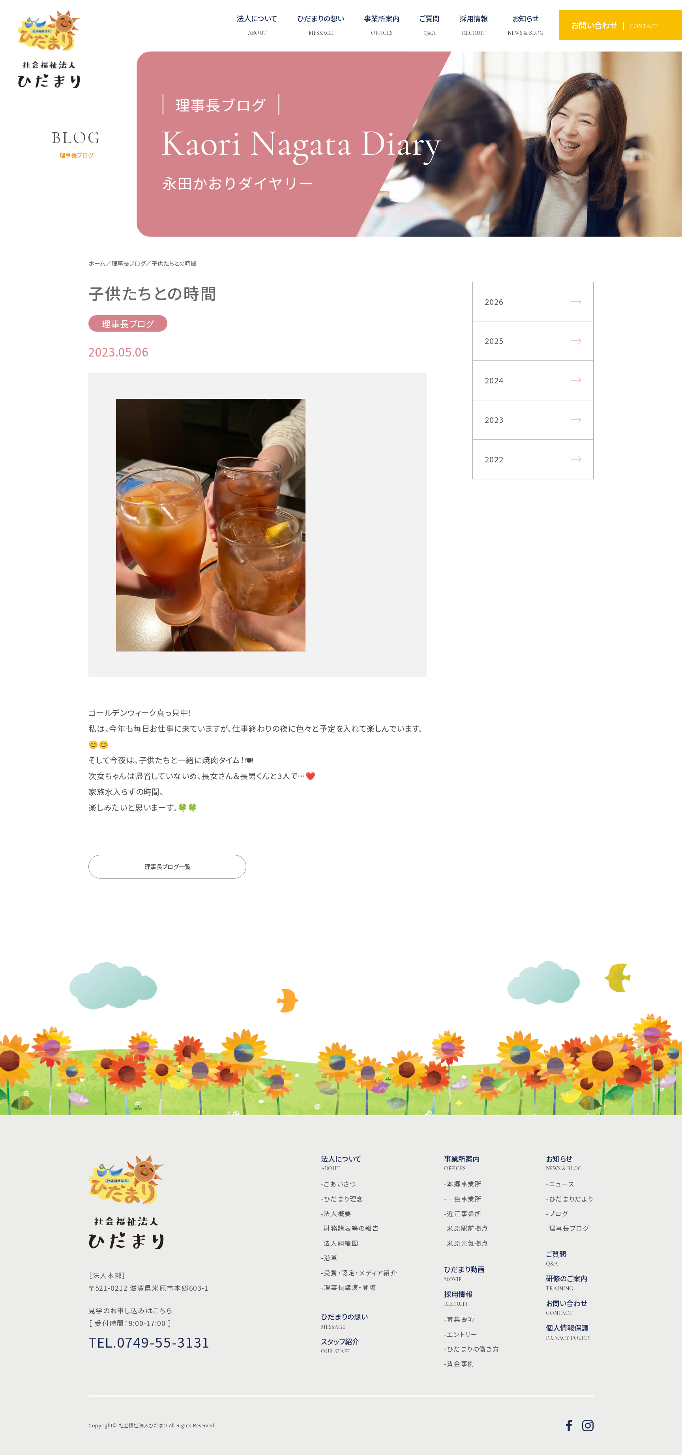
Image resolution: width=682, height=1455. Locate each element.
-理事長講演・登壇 (348, 1287)
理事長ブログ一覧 (167, 866)
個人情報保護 (568, 1332)
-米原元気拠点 (466, 1243)
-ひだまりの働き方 (471, 1348)
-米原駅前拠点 (466, 1228)
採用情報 (458, 1298)
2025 (494, 340)
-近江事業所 (463, 1213)
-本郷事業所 (463, 1183)
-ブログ (557, 1213)
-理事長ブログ (567, 1228)
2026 (494, 301)
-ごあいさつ (338, 1183)
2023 (494, 419)
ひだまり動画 (464, 1273)
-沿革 (329, 1257)
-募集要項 (459, 1319)
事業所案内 (462, 1163)
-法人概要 (336, 1213)
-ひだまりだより (570, 1198)
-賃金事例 (459, 1363)
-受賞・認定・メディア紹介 (359, 1272)
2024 (494, 380)
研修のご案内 (566, 1283)
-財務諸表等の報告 (350, 1228)
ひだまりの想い (344, 1321)
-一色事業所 (463, 1198)
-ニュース (560, 1183)
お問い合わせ (566, 1307)
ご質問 (556, 1258)
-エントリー (461, 1334)
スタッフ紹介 (340, 1346)
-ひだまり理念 (342, 1198)
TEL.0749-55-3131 (149, 1342)
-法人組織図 (340, 1243)
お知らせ (564, 1163)
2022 (494, 459)
